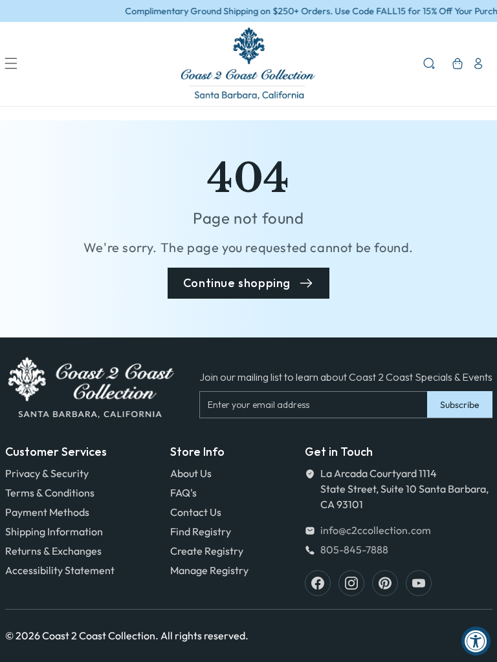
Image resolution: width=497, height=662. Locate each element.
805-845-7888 (354, 549)
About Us (191, 473)
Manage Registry (209, 570)
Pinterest (385, 583)
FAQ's (183, 492)
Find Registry (200, 531)
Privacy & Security (47, 473)
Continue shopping (237, 282)
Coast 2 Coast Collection (98, 635)
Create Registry (206, 550)
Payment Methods (47, 512)
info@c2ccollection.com (375, 530)
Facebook (318, 583)
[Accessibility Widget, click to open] (476, 641)
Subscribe (460, 405)
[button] (11, 63)
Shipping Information (54, 531)
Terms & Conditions (49, 492)
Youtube (419, 583)
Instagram (351, 583)
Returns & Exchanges (53, 550)
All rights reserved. (204, 635)
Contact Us (195, 512)
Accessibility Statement (60, 570)
